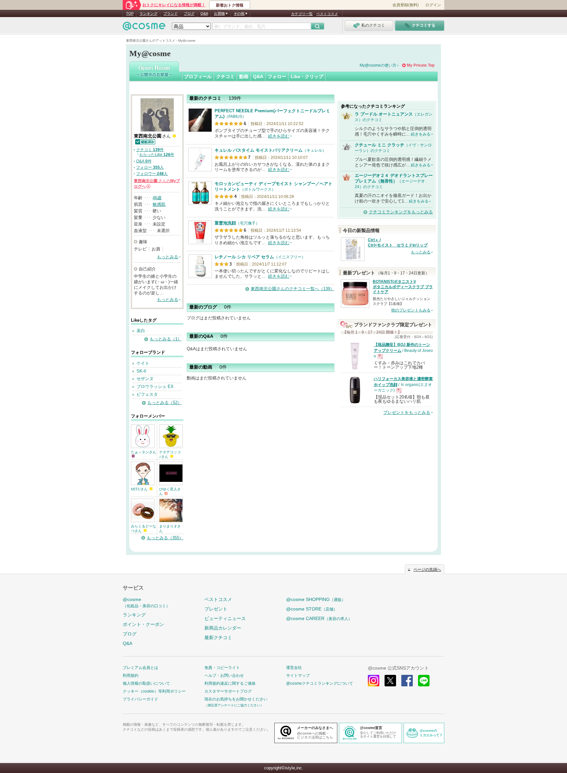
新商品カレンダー (222, 628)
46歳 (157, 197)
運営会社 (294, 667)
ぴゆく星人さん (170, 491)
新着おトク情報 (229, 5)
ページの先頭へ (427, 569)
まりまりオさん (170, 528)
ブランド (170, 13)
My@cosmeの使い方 (378, 65)
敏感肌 (159, 204)
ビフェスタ (147, 394)
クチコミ (225, 76)
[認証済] (145, 141)
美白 (140, 330)
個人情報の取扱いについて (146, 683)
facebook (407, 680)
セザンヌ (145, 378)
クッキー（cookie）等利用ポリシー (154, 691)
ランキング (148, 13)
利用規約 (130, 675)
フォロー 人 (150, 167)
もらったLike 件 (156, 154)
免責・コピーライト (222, 667)
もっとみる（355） (165, 537)
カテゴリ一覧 (302, 14)
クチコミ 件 (150, 149)
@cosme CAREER (319, 618)
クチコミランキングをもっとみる (401, 211)
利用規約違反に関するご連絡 (230, 683)
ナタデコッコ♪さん (170, 454)
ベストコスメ (327, 14)
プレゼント (215, 609)
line (424, 680)
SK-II (141, 371)
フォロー (277, 76)
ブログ (189, 13)
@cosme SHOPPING (316, 599)
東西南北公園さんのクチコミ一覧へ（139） (292, 288)
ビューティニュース (225, 618)
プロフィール (198, 76)
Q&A (204, 13)
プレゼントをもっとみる (406, 412)
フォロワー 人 (152, 173)
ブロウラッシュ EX (155, 386)
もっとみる (167, 256)
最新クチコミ (218, 637)
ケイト (142, 363)
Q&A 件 (144, 161)
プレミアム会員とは (140, 667)
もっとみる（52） (164, 402)
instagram (373, 680)
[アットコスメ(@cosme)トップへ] (144, 27)
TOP (130, 13)
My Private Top (420, 65)
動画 (243, 76)
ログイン (433, 5)
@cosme (146, 602)
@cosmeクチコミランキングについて (319, 683)
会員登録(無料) (405, 5)
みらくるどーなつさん (143, 528)
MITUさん (140, 489)
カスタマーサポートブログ (228, 691)
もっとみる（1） (166, 338)
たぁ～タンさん (143, 452)
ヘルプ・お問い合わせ (224, 675)
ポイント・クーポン (143, 624)
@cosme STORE (311, 609)
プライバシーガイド (140, 699)
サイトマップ (298, 675)
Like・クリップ (307, 76)
